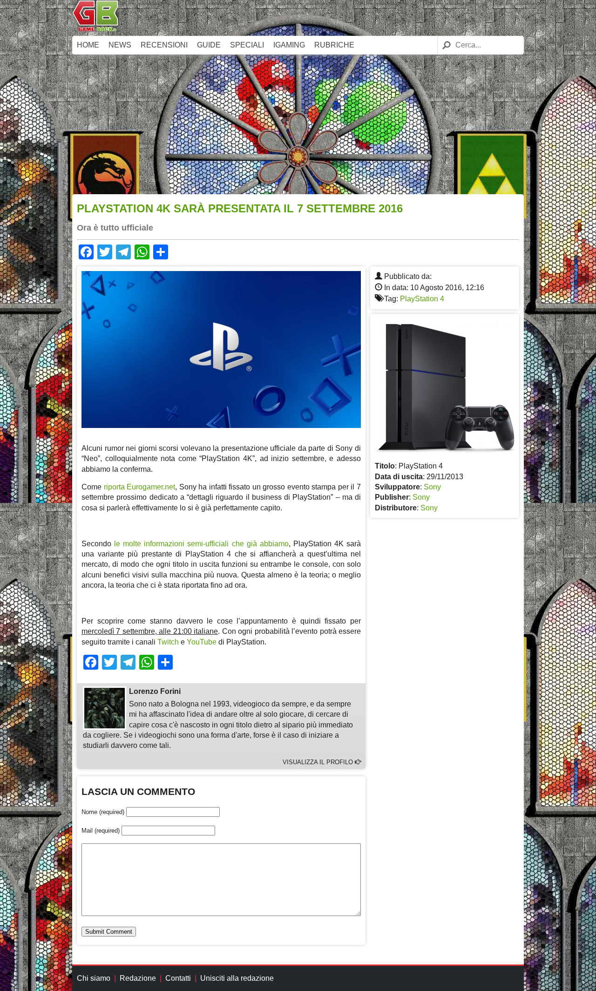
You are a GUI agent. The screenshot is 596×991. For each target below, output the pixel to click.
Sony (432, 487)
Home (88, 45)
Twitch (168, 642)
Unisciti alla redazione (237, 978)
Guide (209, 45)
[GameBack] (95, 29)
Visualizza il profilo (319, 762)
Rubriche (334, 45)
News (119, 45)
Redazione (138, 978)
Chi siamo (93, 978)
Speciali (247, 45)
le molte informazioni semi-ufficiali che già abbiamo (201, 544)
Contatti (178, 978)
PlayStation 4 (422, 299)
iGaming (289, 45)
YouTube (202, 642)
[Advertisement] (298, 124)
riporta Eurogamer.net (140, 487)
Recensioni (164, 45)
